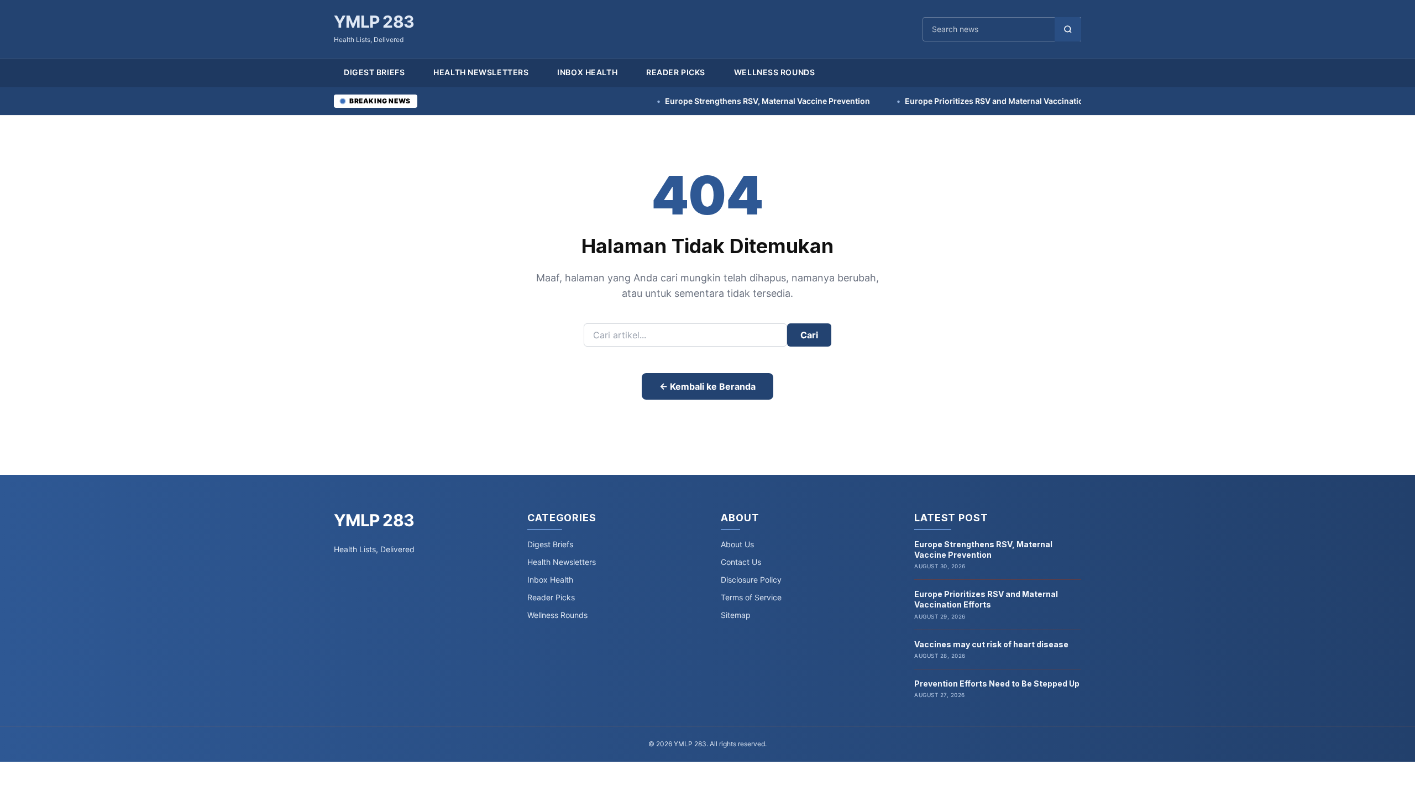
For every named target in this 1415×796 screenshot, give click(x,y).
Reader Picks (675, 72)
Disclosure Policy (751, 579)
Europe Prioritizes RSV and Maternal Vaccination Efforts (968, 101)
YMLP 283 (374, 21)
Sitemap (736, 615)
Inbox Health (587, 72)
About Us (737, 544)
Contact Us (741, 562)
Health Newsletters (480, 72)
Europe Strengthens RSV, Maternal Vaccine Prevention (725, 101)
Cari (809, 335)
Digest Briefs (374, 72)
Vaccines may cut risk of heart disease (991, 644)
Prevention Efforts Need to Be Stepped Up (996, 683)
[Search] (1068, 29)
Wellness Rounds (774, 72)
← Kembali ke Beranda (707, 386)
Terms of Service (751, 597)
